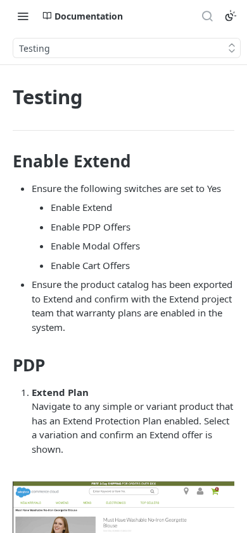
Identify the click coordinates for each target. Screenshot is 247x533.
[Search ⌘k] (207, 16)
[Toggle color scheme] (230, 16)
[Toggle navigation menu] (23, 16)
